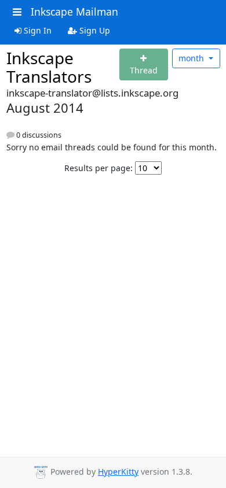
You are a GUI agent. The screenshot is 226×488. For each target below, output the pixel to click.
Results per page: (98, 167)
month (192, 58)
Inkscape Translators (49, 67)
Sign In (36, 30)
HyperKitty (118, 471)
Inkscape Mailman (74, 12)
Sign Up (93, 30)
